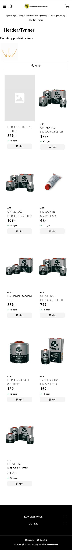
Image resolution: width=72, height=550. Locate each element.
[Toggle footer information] (65, 516)
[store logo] (36, 6)
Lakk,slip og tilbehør (39, 15)
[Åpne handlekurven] (67, 6)
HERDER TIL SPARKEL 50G (48, 214)
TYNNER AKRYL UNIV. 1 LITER (50, 382)
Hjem (8, 15)
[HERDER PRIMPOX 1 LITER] (20, 98)
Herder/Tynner (36, 20)
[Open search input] (10, 6)
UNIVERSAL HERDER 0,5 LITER (51, 129)
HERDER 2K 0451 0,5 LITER (18, 382)
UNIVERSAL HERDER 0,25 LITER (19, 214)
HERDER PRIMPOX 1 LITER (19, 129)
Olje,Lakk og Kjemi (20, 15)
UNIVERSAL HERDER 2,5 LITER (51, 298)
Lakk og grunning (58, 15)
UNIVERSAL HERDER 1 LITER (17, 466)
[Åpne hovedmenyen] (4, 6)
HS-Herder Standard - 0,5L (19, 298)
